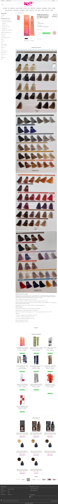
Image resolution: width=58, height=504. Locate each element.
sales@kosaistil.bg (35, 488)
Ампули (49, 8)
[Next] (56, 479)
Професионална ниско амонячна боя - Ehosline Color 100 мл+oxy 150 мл (36, 385)
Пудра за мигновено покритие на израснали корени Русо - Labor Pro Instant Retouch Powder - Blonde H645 (36, 452)
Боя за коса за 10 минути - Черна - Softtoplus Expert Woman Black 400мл (50, 433)
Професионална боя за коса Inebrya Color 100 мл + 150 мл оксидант (22, 348)
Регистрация (10, 494)
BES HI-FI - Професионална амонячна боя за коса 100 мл (50, 348)
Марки (51, 10)
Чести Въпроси (3, 494)
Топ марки (5, 8)
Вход (8, 492)
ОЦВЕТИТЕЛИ (33, 8)
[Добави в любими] (56, 29)
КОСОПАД (25, 8)
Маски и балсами (18, 8)
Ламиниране (38, 8)
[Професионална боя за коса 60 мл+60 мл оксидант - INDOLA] (36, 360)
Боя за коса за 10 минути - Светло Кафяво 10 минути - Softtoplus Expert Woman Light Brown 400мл (22, 434)
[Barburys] (44, 480)
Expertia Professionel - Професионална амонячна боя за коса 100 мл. (50, 366)
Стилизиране (22, 10)
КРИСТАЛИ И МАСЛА (8, 10)
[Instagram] (56, 0)
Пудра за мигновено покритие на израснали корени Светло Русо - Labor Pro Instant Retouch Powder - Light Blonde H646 (22, 452)
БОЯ (8, 8)
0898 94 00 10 (9, 0)
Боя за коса (39, 38)
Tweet (31, 38)
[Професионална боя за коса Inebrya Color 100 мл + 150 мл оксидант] (18, 17)
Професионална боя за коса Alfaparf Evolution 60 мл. (22, 366)
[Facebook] (55, 0)
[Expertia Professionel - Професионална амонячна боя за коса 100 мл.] (50, 360)
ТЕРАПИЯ (53, 8)
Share (26, 38)
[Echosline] (23, 480)
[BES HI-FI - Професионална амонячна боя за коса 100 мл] (50, 342)
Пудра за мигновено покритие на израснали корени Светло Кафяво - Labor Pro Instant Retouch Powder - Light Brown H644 (50, 452)
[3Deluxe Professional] (28, 480)
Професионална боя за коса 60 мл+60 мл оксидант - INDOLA (36, 366)
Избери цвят (22, 353)
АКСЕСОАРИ (47, 10)
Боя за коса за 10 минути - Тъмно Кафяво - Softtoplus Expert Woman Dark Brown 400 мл (36, 434)
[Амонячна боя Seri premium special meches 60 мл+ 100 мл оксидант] (22, 378)
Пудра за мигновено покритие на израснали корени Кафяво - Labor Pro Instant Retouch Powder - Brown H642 (36, 470)
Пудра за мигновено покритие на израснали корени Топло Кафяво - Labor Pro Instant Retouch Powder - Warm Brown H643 (22, 470)
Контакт (2, 492)
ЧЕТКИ (39, 10)
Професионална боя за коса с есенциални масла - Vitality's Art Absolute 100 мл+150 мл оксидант (50, 385)
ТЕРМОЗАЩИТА (16, 10)
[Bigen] (54, 480)
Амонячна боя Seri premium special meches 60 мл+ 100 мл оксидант (22, 385)
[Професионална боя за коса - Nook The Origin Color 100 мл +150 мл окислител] (36, 342)
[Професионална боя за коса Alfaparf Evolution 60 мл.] (22, 359)
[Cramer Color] (18, 479)
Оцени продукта (32, 40)
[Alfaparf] (33, 479)
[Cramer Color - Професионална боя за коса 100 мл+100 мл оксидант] (22, 400)
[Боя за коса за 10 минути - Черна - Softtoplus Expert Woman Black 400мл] (50, 426)
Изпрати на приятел (26, 40)
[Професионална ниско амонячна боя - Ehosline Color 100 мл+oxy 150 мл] (36, 378)
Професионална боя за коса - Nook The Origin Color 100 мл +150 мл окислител (36, 348)
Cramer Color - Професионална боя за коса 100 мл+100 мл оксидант (22, 407)
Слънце (42, 10)
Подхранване (44, 8)
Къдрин (27, 10)
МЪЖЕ (36, 10)
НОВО (29, 8)
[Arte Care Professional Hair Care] (39, 480)
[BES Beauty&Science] (49, 480)
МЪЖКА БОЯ (31, 10)
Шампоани (12, 8)
